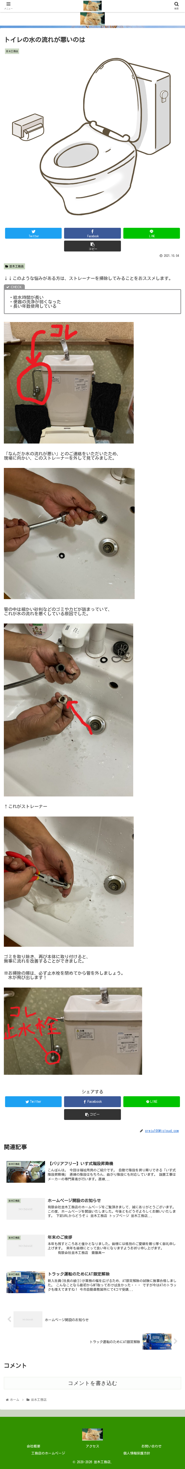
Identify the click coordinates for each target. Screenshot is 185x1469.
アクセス (92, 1446)
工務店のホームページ (48, 1453)
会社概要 (33, 1446)
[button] (171, 807)
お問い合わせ (151, 1446)
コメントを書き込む (92, 1383)
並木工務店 (16, 266)
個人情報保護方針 (136, 1453)
